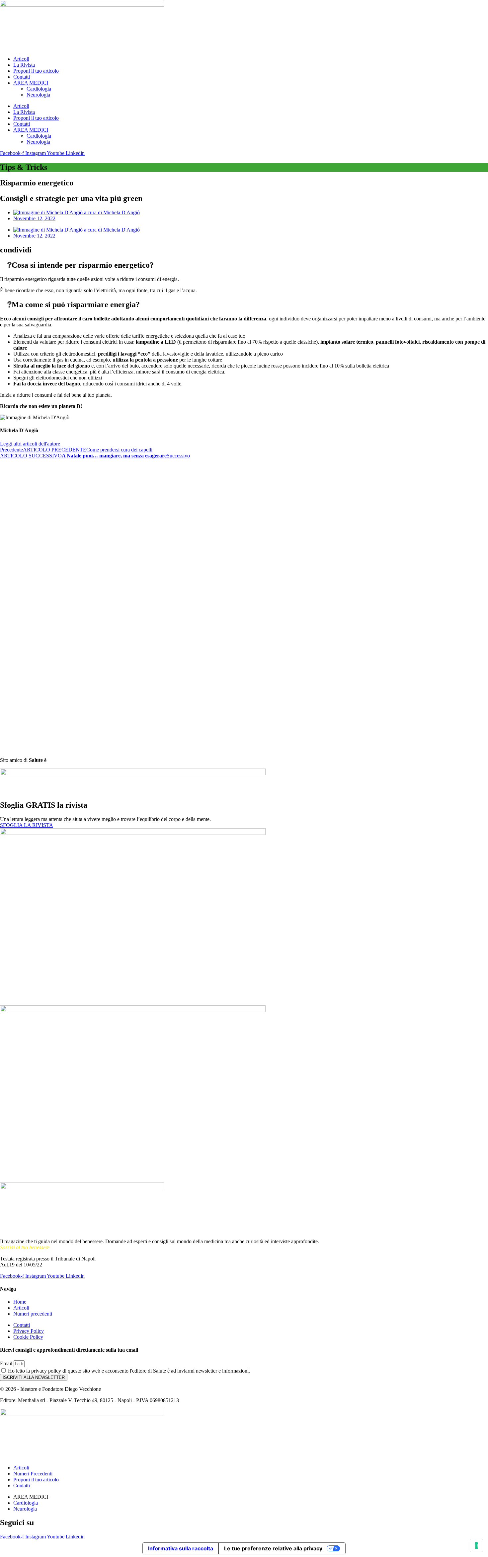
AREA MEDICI (30, 83)
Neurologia (38, 95)
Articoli (21, 59)
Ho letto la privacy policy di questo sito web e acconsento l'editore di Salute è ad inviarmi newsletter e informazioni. (129, 1371)
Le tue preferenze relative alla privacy (273, 1548)
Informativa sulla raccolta (180, 1548)
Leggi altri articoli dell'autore (30, 443)
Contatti (21, 77)
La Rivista (24, 65)
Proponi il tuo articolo (36, 71)
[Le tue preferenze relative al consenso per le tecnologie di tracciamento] (476, 1545)
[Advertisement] (20, 558)
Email (7, 1363)
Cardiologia (39, 89)
